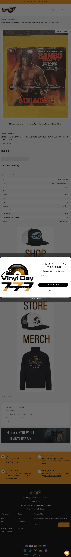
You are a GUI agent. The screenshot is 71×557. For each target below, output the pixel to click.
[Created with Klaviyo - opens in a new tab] (35, 299)
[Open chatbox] (67, 553)
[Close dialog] (69, 259)
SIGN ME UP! (53, 285)
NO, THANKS (53, 290)
